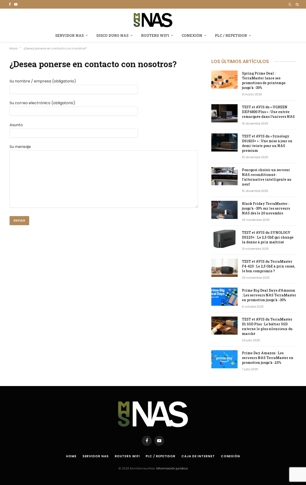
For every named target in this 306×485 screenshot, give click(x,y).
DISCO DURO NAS (112, 35)
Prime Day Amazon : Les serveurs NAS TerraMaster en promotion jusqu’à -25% (267, 358)
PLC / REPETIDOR (231, 35)
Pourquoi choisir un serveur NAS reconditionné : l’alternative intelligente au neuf (266, 177)
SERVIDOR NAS (69, 35)
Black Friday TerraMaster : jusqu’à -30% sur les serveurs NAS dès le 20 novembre (266, 208)
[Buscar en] (297, 4)
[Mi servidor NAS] (153, 19)
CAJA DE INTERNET (198, 456)
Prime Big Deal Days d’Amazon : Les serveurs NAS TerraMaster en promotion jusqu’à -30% (269, 295)
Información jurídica (172, 468)
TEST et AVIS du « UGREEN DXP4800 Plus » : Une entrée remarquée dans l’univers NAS (268, 112)
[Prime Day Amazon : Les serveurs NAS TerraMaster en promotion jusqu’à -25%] (224, 359)
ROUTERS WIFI (155, 35)
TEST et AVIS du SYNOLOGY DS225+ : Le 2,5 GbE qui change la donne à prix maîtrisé (268, 237)
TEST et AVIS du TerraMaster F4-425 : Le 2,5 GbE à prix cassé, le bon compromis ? (268, 266)
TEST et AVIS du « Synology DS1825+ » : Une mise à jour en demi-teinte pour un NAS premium (267, 143)
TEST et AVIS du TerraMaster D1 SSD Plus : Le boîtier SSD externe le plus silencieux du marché (267, 326)
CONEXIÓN (192, 35)
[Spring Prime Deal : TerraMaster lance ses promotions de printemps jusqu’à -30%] (224, 80)
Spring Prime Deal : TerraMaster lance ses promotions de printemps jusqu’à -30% (263, 80)
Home (71, 456)
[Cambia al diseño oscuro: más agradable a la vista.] (290, 4)
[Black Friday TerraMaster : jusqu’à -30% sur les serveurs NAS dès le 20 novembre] (224, 210)
